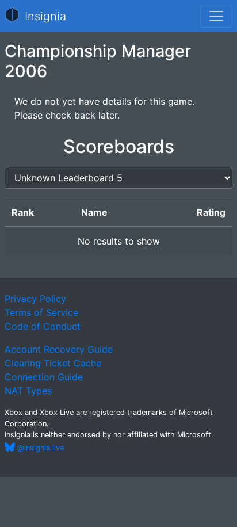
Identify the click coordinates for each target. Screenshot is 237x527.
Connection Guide (44, 377)
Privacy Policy (35, 298)
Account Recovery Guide (59, 349)
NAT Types (28, 390)
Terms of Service (41, 312)
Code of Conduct (43, 326)
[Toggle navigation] (216, 16)
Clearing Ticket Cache (53, 363)
